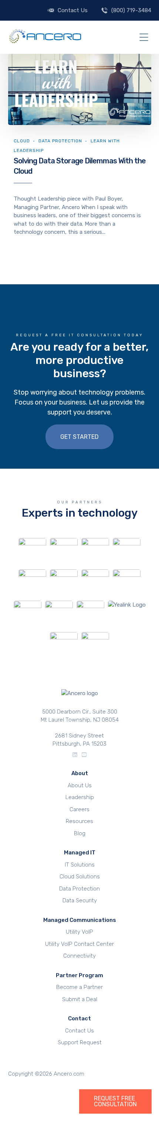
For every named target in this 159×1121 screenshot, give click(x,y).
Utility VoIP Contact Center (79, 944)
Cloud (22, 140)
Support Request (80, 1042)
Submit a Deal (79, 999)
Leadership (79, 797)
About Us (80, 785)
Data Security (79, 900)
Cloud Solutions (80, 876)
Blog (79, 833)
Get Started (79, 436)
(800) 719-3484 (131, 10)
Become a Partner (79, 987)
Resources (79, 821)
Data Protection (60, 140)
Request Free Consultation (115, 1101)
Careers (79, 809)
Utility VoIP (79, 932)
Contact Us (73, 10)
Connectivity (79, 955)
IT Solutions (80, 864)
